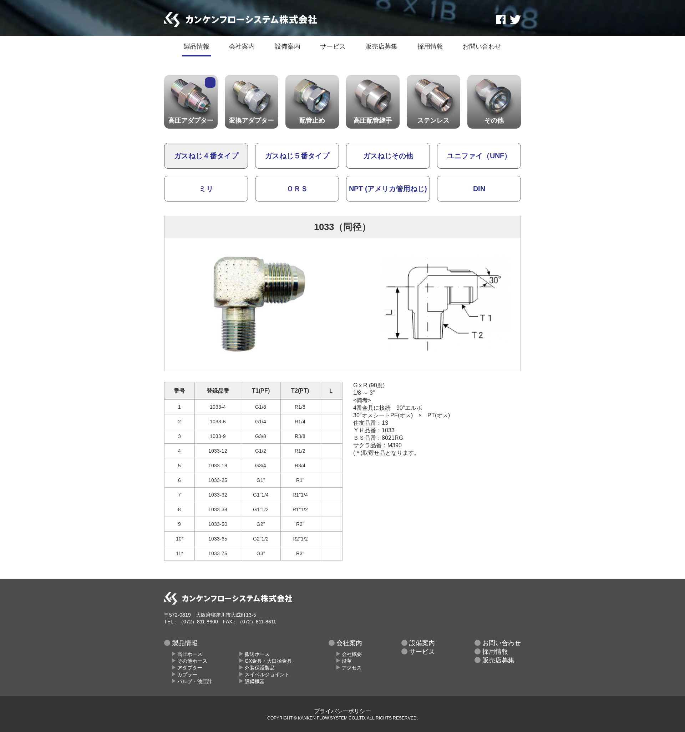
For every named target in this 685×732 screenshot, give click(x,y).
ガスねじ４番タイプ (206, 156)
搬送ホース (257, 654)
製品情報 (196, 46)
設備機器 (255, 681)
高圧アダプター (190, 120)
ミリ (206, 189)
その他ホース (192, 661)
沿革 (347, 661)
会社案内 (242, 46)
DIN (479, 189)
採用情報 (430, 46)
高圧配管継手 (373, 120)
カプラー (187, 674)
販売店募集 (381, 46)
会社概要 (352, 654)
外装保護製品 (260, 668)
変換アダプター (251, 120)
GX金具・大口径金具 (268, 661)
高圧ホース (189, 654)
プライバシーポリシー (342, 711)
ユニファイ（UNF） (479, 156)
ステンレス (433, 120)
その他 (494, 120)
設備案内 (287, 46)
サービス (333, 46)
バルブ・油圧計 (194, 681)
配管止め (312, 120)
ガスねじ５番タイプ (297, 156)
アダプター (189, 668)
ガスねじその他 (388, 156)
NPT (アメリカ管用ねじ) (388, 189)
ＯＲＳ (297, 189)
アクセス (352, 668)
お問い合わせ (482, 46)
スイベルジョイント (267, 674)
